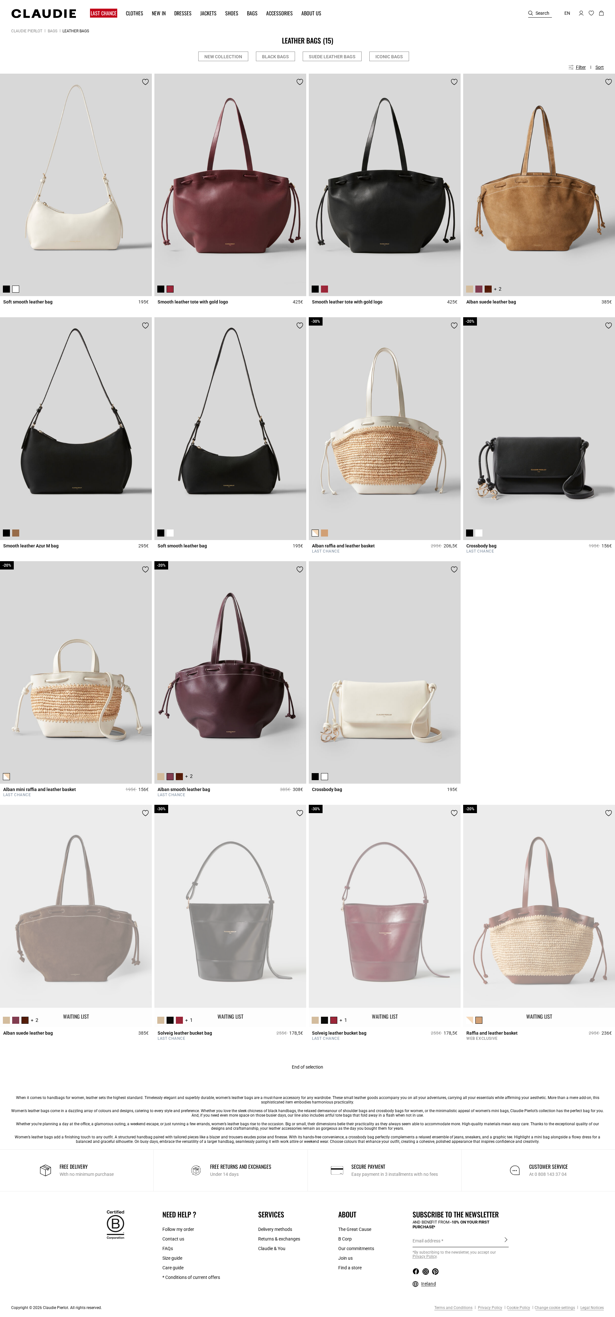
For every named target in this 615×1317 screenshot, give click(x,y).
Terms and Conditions (453, 1307)
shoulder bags (355, 1111)
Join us (345, 1258)
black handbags (282, 1111)
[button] (101, 13)
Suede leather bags (332, 56)
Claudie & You (271, 1248)
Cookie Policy (518, 1307)
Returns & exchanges (279, 1238)
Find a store (350, 1267)
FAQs (167, 1248)
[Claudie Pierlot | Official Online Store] (43, 13)
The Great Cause (354, 1229)
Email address (426, 1240)
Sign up (506, 1240)
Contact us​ (173, 1238)
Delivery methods (275, 1229)
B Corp (345, 1238)
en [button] (567, 13)
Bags (52, 31)
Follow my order (178, 1229)
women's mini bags (492, 1111)
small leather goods (361, 1097)
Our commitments (356, 1248)
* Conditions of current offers (191, 1277)
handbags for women (65, 1097)
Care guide (173, 1267)
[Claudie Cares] (115, 1224)
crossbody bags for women (399, 1111)
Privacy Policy (489, 1307)
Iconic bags (389, 56)
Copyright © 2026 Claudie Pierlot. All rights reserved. (56, 1307)
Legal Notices (591, 1307)
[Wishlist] (145, 82)
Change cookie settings (555, 1307)
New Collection (223, 56)
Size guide (172, 1258)
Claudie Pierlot (26, 31)
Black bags (275, 56)
